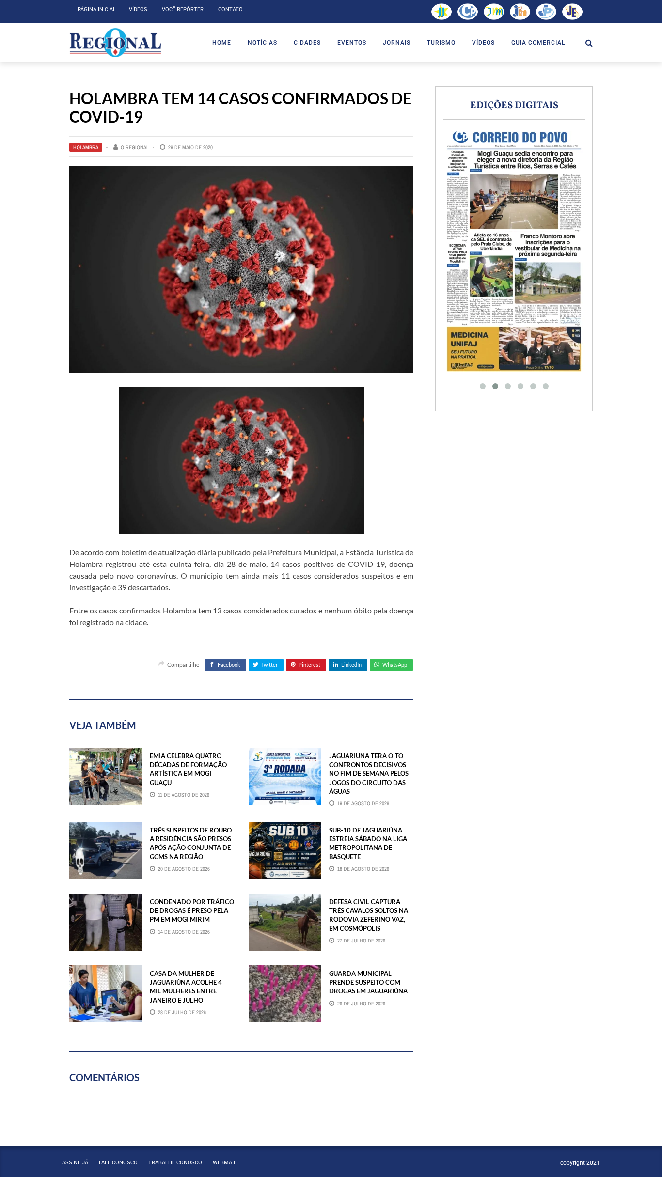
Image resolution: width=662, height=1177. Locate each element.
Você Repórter (183, 9)
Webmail (224, 1163)
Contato (230, 9)
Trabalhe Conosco (175, 1163)
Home (221, 42)
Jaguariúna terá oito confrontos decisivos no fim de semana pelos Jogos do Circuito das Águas (369, 773)
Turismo (441, 42)
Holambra (85, 147)
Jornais (396, 42)
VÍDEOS (483, 42)
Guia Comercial (538, 42)
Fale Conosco (118, 1163)
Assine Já (75, 1163)
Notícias (262, 42)
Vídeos (138, 9)
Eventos (351, 42)
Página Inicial (97, 9)
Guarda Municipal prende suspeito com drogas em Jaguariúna (368, 982)
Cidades (307, 42)
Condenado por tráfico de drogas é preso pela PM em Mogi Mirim (192, 910)
